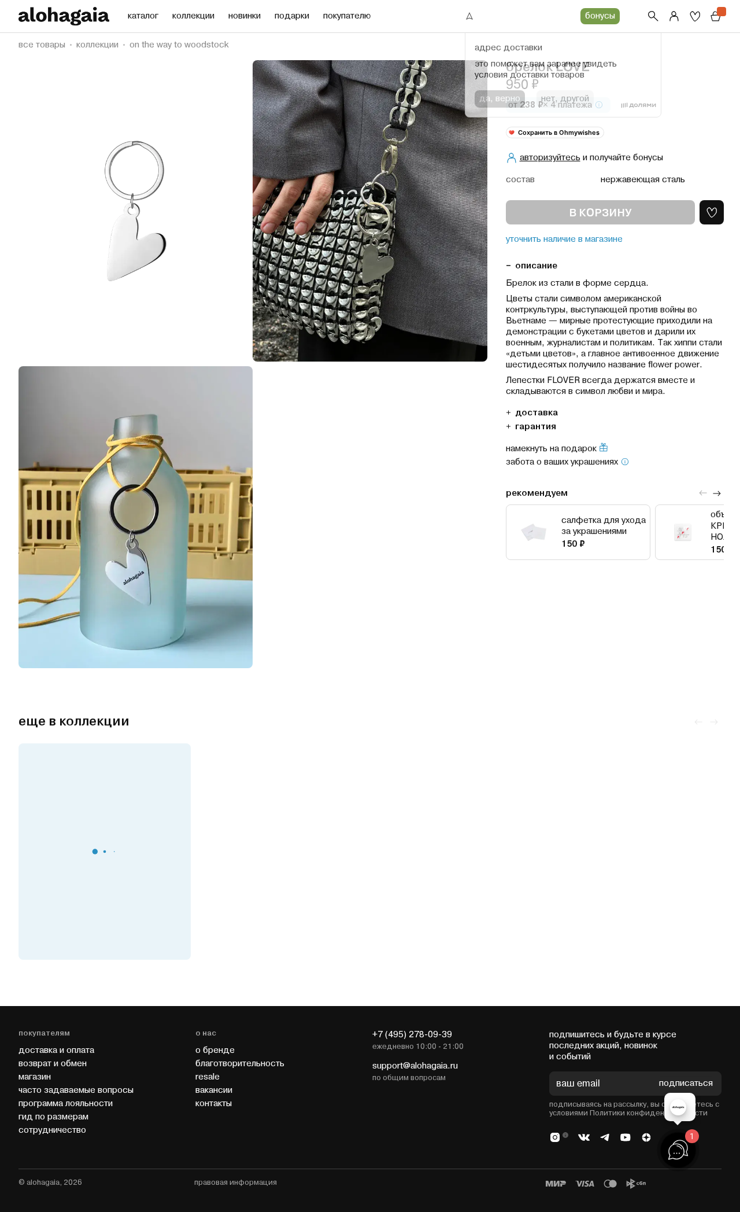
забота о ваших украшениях (562, 462)
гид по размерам (53, 1117)
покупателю (347, 16)
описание (536, 265)
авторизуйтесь (550, 158)
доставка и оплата (56, 1050)
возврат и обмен (52, 1064)
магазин (34, 1077)
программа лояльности (65, 1103)
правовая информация (235, 1182)
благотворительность (239, 1064)
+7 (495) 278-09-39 (412, 1034)
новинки (244, 16)
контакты (213, 1103)
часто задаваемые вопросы (76, 1090)
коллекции (193, 16)
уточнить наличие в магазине (564, 239)
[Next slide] (717, 493)
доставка (536, 412)
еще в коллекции (74, 722)
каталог (143, 16)
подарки (292, 16)
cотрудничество (52, 1130)
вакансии (213, 1090)
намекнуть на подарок (551, 448)
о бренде (215, 1050)
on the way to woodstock (179, 45)
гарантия (535, 426)
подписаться (686, 1084)
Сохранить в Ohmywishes (559, 132)
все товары (41, 45)
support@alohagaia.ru (415, 1065)
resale (207, 1077)
